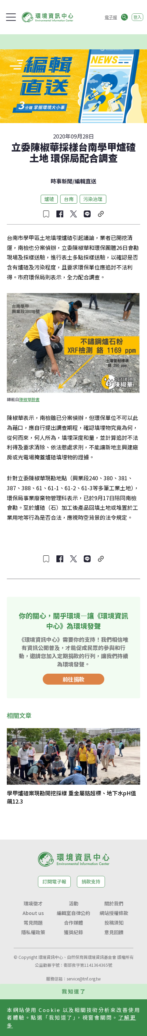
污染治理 (93, 198)
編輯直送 (85, 181)
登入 (137, 17)
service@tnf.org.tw (84, 978)
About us (33, 912)
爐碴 (49, 198)
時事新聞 (61, 181)
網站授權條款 (113, 912)
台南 (69, 198)
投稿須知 (113, 922)
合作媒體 (73, 922)
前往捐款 (73, 679)
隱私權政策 (33, 932)
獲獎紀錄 (73, 932)
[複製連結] (100, 213)
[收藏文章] (46, 213)
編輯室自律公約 (73, 912)
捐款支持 (91, 881)
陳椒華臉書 (29, 399)
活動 (73, 903)
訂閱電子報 (54, 881)
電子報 (111, 17)
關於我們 (113, 903)
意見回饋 (113, 932)
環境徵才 (33, 903)
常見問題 (33, 922)
